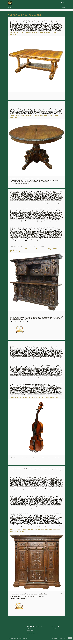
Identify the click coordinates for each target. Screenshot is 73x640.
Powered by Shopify (25, 638)
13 (38, 619)
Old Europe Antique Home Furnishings (16, 638)
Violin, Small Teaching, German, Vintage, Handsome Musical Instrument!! (34, 397)
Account (63, 7)
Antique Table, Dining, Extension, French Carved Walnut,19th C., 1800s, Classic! (24, 94)
